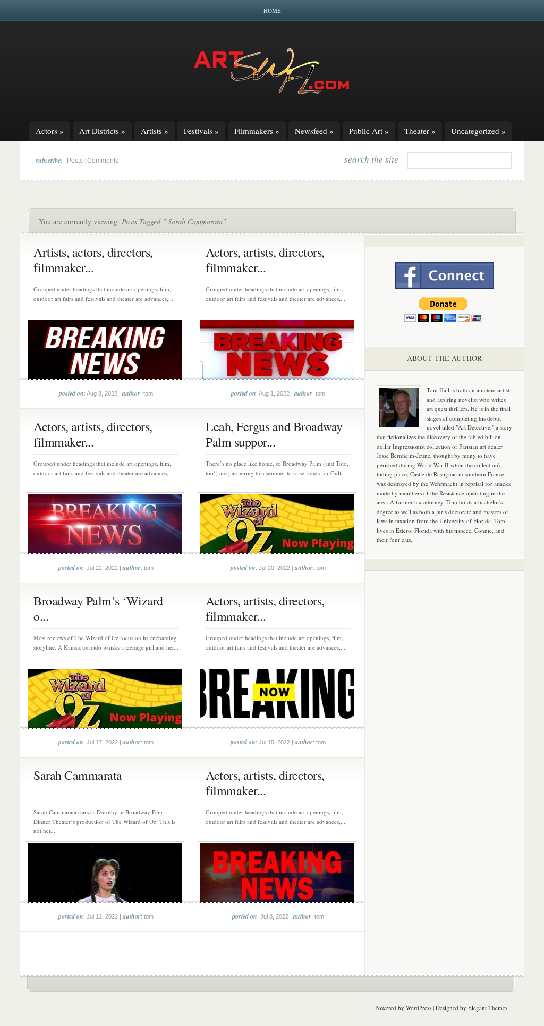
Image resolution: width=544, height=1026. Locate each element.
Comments (102, 160)
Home (272, 10)
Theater (420, 130)
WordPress (418, 1008)
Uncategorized (478, 130)
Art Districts (102, 130)
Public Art (369, 130)
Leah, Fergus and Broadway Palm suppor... (274, 434)
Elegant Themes (487, 1008)
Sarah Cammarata (77, 775)
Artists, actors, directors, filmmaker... (93, 259)
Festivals (201, 130)
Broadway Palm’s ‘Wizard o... (98, 608)
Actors (50, 130)
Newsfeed (314, 130)
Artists (154, 130)
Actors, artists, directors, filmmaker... (265, 259)
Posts (75, 160)
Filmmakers (256, 130)
